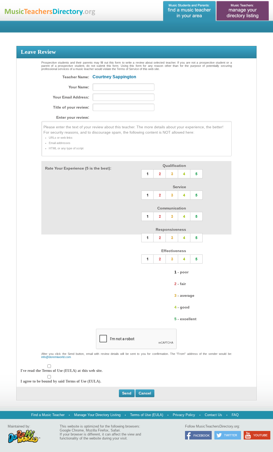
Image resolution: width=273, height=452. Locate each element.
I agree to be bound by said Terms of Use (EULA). (61, 381)
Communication (171, 208)
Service (179, 187)
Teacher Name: (75, 77)
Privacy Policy (184, 415)
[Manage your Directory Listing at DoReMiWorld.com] (242, 11)
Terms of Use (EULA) (146, 415)
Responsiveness (171, 229)
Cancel (145, 393)
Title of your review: (71, 107)
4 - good (182, 307)
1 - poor (181, 272)
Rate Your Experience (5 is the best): (78, 168)
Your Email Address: (71, 97)
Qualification (174, 165)
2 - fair (180, 284)
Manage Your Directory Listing (97, 415)
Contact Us (213, 415)
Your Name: (79, 87)
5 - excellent (185, 319)
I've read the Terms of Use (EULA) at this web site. (62, 371)
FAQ (235, 415)
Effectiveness (173, 251)
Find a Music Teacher (48, 415)
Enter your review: (72, 117)
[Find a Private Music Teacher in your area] (189, 11)
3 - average (184, 295)
